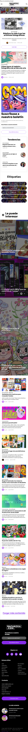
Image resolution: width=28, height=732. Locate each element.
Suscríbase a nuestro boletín (9, 124)
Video (3, 673)
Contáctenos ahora (14, 698)
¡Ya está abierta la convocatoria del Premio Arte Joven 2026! (14, 511)
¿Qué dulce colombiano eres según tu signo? (14, 569)
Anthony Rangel (7, 606)
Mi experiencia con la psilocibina (10, 329)
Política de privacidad (22, 673)
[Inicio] (14, 4)
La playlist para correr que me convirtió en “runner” (14, 290)
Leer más (14, 47)
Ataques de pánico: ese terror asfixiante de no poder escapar (12, 598)
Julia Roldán (6, 77)
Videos (14, 200)
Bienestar (14, 192)
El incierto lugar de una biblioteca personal (13, 452)
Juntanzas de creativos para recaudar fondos (13, 251)
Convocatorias (5, 421)
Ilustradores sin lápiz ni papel (10, 155)
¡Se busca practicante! (9, 423)
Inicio (3, 663)
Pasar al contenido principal (6, 1)
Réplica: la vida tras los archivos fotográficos (14, 34)
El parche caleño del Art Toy (11, 541)
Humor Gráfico (5, 672)
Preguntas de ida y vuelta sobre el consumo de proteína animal (14, 367)
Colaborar (20, 667)
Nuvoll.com (5, 731)
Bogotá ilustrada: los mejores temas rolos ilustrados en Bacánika (9, 145)
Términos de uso (21, 672)
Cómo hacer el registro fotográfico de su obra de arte (13, 67)
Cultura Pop (5, 162)
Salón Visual (4, 670)
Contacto (20, 670)
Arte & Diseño (14, 31)
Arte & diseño (4, 667)
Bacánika (5, 401)
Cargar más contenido (14, 613)
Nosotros (20, 665)
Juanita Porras (6, 459)
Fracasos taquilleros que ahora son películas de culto (10, 164)
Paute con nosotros (22, 668)
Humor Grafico (14, 196)
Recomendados (21, 663)
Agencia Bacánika (5, 675)
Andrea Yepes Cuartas (12, 42)
